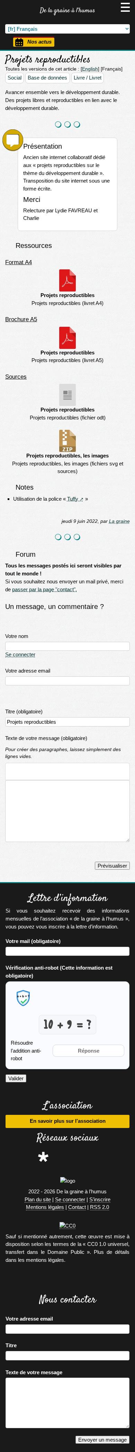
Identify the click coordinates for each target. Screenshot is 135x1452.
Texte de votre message (34, 1372)
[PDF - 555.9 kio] (67, 338)
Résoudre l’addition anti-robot (26, 1051)
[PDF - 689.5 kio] (67, 280)
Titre (11, 1345)
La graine (119, 521)
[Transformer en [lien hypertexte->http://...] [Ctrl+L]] (33, 771)
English (90, 69)
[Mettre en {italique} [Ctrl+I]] (22, 771)
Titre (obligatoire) (24, 711)
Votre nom (16, 636)
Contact (77, 1207)
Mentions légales (45, 1207)
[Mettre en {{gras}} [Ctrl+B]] (11, 771)
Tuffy (72, 499)
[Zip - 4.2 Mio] (67, 441)
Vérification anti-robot (59, 972)
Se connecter (20, 654)
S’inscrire (99, 1199)
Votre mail (33, 941)
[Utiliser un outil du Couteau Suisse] (66, 771)
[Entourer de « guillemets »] (55, 771)
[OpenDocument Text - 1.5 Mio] (67, 395)
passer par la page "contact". (44, 589)
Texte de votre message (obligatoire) (46, 738)
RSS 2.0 (99, 1207)
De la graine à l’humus (67, 10)
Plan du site (38, 1199)
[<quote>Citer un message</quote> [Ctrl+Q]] (44, 771)
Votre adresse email (27, 671)
